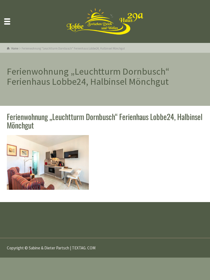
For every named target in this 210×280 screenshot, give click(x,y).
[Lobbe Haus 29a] (105, 21)
